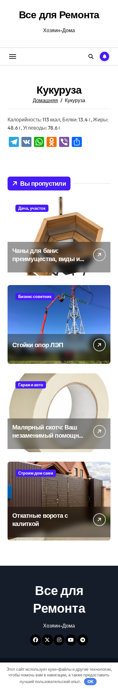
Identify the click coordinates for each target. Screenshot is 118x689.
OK (90, 681)
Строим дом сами (35, 473)
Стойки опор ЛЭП (37, 345)
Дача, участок (32, 208)
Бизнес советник (35, 296)
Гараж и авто (30, 384)
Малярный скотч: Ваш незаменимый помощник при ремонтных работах (48, 435)
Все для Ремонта (59, 14)
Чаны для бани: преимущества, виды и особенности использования (46, 263)
